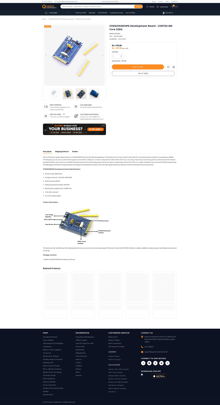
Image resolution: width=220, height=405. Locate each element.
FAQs (167, 1)
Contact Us (174, 1)
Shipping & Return (62, 151)
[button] (174, 6)
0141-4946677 (48, 1)
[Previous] (46, 56)
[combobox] (97, 6)
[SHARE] (173, 67)
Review (75, 151)
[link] (55, 303)
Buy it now (143, 73)
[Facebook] (143, 363)
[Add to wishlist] (168, 67)
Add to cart (138, 67)
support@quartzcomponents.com (156, 352)
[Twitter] (167, 363)
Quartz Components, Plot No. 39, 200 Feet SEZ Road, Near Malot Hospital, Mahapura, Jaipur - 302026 (160, 339)
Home (44, 19)
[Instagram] (149, 363)
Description (47, 151)
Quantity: (115, 52)
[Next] (103, 56)
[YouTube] (161, 363)
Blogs (153, 1)
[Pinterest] (155, 363)
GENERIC (117, 34)
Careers (160, 1)
